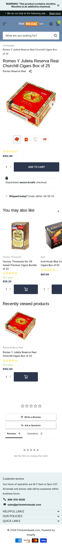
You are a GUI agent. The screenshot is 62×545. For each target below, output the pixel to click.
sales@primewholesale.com (24, 504)
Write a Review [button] (32, 417)
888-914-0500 (16, 499)
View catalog (5, 24)
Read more (55, 13)
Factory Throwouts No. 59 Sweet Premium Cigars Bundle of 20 (20, 265)
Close (58, 5)
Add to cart (36, 167)
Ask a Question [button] (33, 425)
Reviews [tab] (11, 433)
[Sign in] (51, 24)
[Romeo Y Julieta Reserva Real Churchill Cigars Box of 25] (20, 325)
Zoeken (55, 35)
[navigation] (17, 139)
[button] (52, 104)
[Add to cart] (26, 289)
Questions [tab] (32, 433)
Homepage (8, 45)
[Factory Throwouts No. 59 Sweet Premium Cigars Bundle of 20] (20, 235)
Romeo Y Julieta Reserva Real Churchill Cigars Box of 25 (19, 354)
